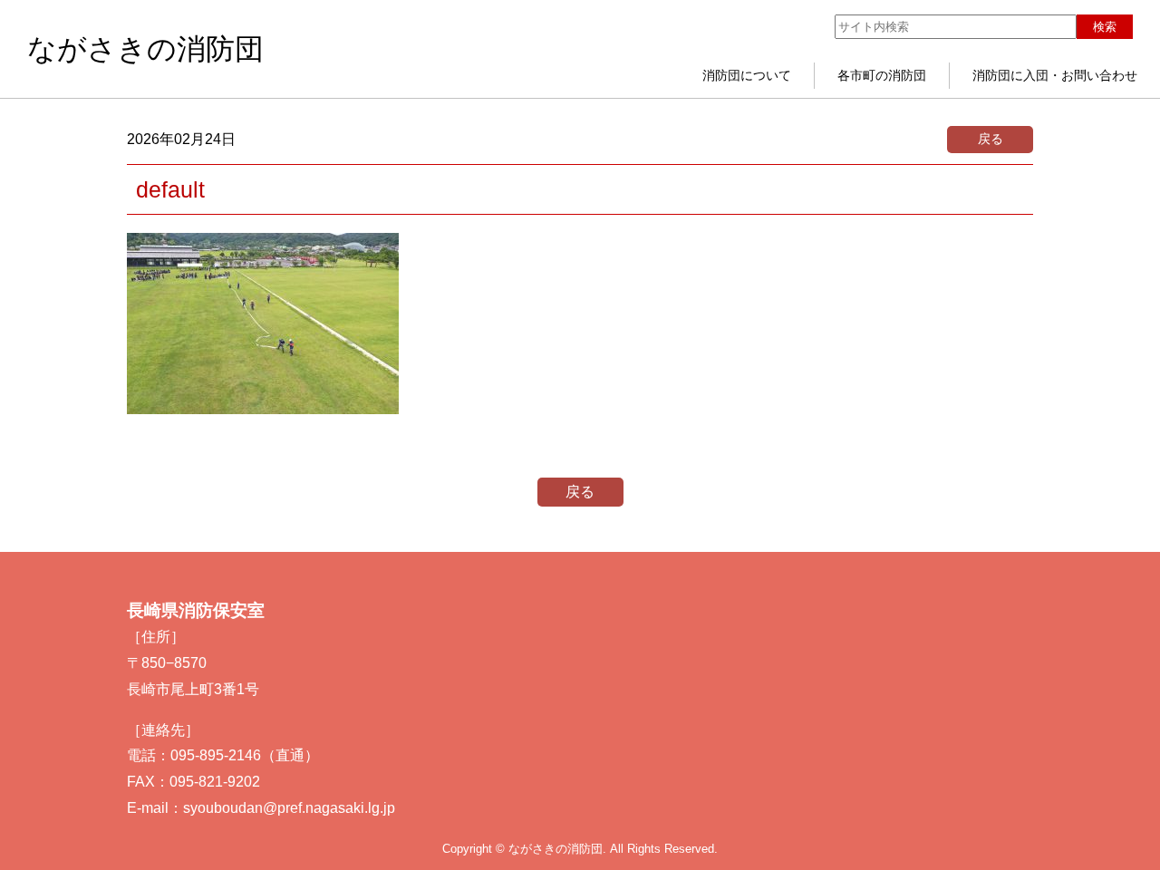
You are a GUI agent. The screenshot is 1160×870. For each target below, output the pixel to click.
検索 (1104, 27)
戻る (990, 138)
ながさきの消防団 (145, 49)
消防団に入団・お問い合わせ (1054, 75)
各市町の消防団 (881, 75)
